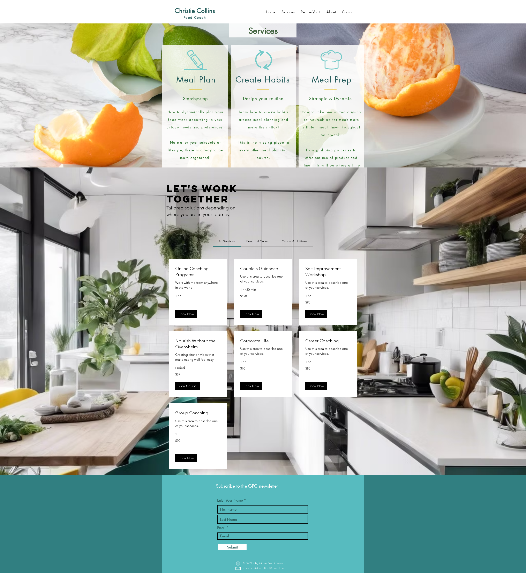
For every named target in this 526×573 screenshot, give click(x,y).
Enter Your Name (230, 500)
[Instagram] (238, 563)
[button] (186, 314)
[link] (226, 241)
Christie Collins (195, 11)
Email (221, 528)
